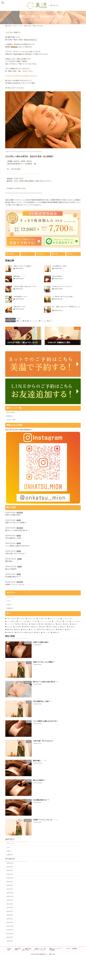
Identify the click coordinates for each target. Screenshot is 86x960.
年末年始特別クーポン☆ (20, 296)
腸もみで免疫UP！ (57, 276)
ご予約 (16, 950)
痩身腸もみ (10, 416)
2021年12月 (10, 926)
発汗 (64, 626)
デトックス (32, 621)
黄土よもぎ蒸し (11, 412)
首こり (20, 321)
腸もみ (51, 629)
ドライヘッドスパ (33, 321)
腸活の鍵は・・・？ (19, 276)
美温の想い (18, 948)
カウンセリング (54, 618)
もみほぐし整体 (11, 419)
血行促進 (29, 632)
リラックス (44, 321)
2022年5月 (10, 907)
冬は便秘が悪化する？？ (13, 576)
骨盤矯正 (55, 632)
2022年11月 (10, 896)
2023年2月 (10, 885)
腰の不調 (42, 629)
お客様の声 (19, 512)
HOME (9, 948)
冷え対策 (18, 626)
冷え (9, 626)
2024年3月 (10, 870)
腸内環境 (60, 629)
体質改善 (51, 624)
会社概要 (52, 950)
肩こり (50, 321)
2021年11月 (10, 929)
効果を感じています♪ (20, 306)
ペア (66, 621)
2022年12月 (10, 892)
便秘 (59, 624)
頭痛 (25, 321)
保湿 (67, 624)
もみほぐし (31, 618)
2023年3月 (10, 881)
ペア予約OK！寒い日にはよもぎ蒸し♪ (63, 296)
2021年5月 (10, 941)
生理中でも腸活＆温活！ (13, 515)
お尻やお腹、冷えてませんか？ (15, 553)
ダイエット (22, 621)
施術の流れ (28, 948)
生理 (43, 626)
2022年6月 (10, 903)
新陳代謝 (27, 626)
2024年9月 (10, 866)
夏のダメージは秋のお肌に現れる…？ (17, 530)
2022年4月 (10, 911)
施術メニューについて (55, 948)
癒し (57, 626)
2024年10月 (10, 863)
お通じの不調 (11, 618)
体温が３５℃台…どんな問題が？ (23, 266)
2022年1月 (10, 922)
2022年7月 (10, 900)
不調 (26, 624)
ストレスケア (66, 618)
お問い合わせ (25, 950)
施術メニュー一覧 (40, 948)
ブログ (19, 318)
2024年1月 (10, 874)
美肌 (18, 629)
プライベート (10, 597)
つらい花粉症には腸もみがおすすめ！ (17, 546)
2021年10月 (10, 933)
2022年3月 (10, 915)
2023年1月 (10, 889)
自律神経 (10, 632)
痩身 (50, 626)
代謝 (42, 624)
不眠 (19, 624)
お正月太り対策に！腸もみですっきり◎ (25, 286)
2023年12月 (10, 878)
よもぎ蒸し (42, 618)
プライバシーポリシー (39, 950)
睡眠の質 (10, 629)
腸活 (68, 629)
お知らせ (9, 604)
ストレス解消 (11, 621)
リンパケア (10, 624)
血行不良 (20, 632)
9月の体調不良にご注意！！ (60, 266)
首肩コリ (46, 632)
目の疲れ (72, 626)
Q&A (8, 950)
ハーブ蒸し (58, 621)
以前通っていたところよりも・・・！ (17, 584)
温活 (35, 626)
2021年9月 (10, 937)
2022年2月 (10, 918)
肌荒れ (25, 629)
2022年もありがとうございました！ (62, 286)
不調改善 (34, 624)
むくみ (22, 618)
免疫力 (74, 624)
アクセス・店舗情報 (71, 948)
